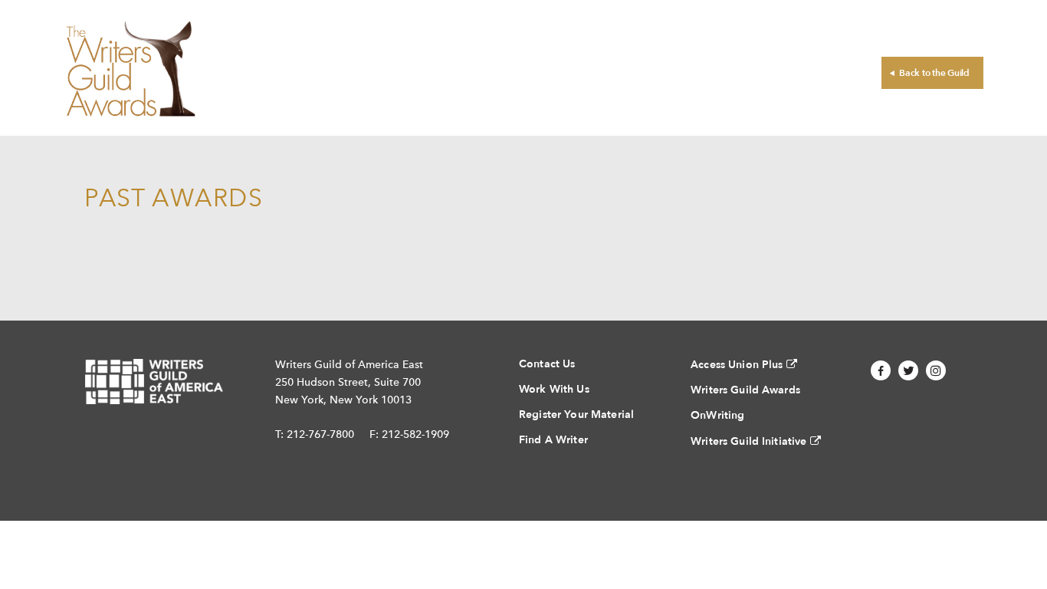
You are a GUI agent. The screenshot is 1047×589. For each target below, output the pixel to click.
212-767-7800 (320, 434)
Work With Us (554, 389)
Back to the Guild (934, 73)
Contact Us (547, 364)
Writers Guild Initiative (748, 441)
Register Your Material (576, 414)
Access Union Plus (737, 364)
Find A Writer (553, 440)
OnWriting (717, 415)
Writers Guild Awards (745, 390)
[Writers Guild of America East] (154, 381)
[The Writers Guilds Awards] (130, 68)
